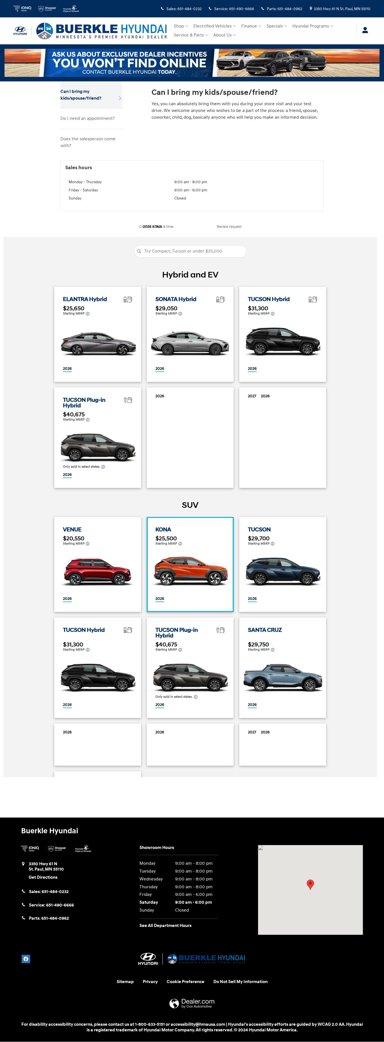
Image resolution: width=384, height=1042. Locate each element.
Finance (249, 26)
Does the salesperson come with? (88, 142)
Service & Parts (189, 35)
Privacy (150, 981)
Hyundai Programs (310, 26)
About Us (222, 35)
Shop (179, 26)
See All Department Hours (165, 925)
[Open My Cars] (364, 30)
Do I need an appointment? (87, 118)
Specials (274, 26)
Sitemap (125, 981)
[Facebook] (26, 959)
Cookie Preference (185, 981)
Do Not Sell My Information (240, 981)
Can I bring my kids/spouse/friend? (80, 95)
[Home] (22, 31)
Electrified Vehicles (212, 26)
